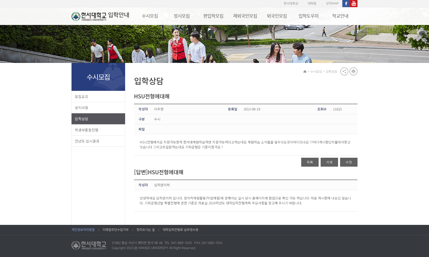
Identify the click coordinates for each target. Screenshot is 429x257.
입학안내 (118, 15)
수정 (349, 162)
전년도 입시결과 (87, 141)
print (353, 71)
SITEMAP (332, 3)
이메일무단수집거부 (116, 230)
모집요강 (81, 96)
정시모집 (182, 16)
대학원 (312, 3)
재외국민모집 (245, 16)
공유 (344, 71)
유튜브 (354, 3)
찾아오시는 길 (146, 230)
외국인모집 (277, 16)
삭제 (329, 162)
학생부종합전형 (86, 130)
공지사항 (81, 107)
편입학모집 (213, 16)
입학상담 (81, 118)
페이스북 (346, 3)
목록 (310, 162)
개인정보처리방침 (83, 230)
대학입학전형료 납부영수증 (180, 230)
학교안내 (340, 16)
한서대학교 (291, 3)
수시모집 (150, 16)
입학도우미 (309, 16)
